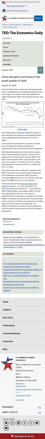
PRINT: (5, 38)
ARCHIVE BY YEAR (9, 51)
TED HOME (6, 43)
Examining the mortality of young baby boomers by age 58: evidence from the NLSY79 (22, 271)
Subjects (7, 309)
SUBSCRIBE (7, 64)
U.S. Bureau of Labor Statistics (20, 18)
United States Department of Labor (17, 11)
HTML (9, 191)
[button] (39, 408)
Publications (27, 25)
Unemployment (8, 224)
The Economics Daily (10, 27)
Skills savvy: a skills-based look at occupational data (21, 277)
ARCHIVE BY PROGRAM (10, 56)
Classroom (8, 341)
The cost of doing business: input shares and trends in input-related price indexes (20, 265)
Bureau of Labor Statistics (12, 25)
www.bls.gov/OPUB (23, 395)
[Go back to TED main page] (22, 33)
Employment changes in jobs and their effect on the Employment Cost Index (21, 282)
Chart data (22, 129)
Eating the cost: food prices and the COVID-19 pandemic (21, 289)
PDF (15, 191)
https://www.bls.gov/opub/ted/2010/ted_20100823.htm (23, 245)
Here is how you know (15, 6)
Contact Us (20, 400)
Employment (7, 221)
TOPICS (5, 47)
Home (5, 301)
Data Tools (8, 317)
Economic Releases (11, 333)
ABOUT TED (7, 60)
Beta (5, 349)
